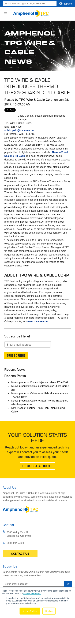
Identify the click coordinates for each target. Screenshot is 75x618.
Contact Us (20, 554)
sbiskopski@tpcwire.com (19, 130)
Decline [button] (49, 610)
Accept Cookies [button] (29, 610)
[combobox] (30, 3)
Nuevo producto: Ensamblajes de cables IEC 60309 (39, 382)
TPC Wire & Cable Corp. (36, 99)
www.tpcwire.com (37, 321)
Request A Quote (37, 466)
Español (67, 3)
